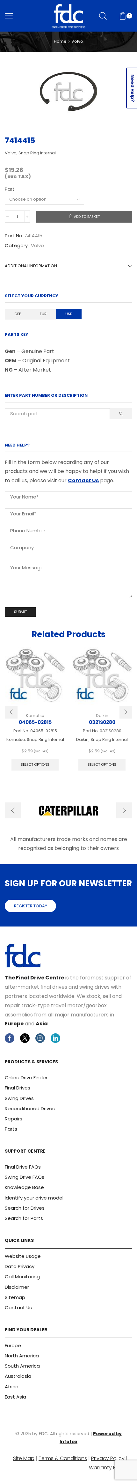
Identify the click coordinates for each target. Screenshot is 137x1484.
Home (60, 41)
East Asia (15, 1396)
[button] (11, 712)
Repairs (13, 1118)
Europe (14, 1023)
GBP (17, 313)
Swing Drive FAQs (24, 1177)
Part (10, 189)
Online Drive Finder (26, 1077)
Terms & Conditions (63, 1458)
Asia (42, 1023)
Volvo (77, 41)
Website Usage (23, 1256)
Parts (11, 1129)
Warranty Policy (108, 1467)
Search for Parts (24, 1218)
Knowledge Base (24, 1187)
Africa (11, 1386)
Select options (35, 764)
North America (22, 1355)
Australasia (18, 1376)
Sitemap (15, 1297)
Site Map (23, 1458)
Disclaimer (17, 1287)
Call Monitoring (22, 1276)
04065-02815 (35, 722)
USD (68, 313)
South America (22, 1365)
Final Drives (17, 1087)
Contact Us (83, 480)
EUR (43, 313)
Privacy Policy (108, 1458)
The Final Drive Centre (34, 977)
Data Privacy (19, 1266)
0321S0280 (102, 722)
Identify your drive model (34, 1197)
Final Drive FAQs (23, 1166)
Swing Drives (19, 1098)
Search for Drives (25, 1208)
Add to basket (87, 216)
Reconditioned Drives (30, 1108)
